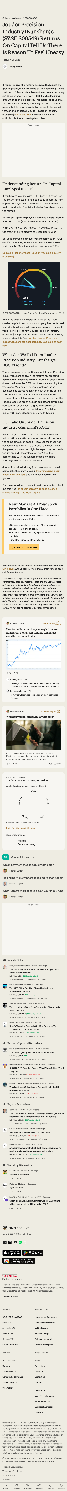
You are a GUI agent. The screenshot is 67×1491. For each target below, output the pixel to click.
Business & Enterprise (45, 1407)
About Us (39, 1371)
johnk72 (12, 1197)
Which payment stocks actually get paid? (28, 865)
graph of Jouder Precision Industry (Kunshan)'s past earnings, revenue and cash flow (32, 342)
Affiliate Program (42, 1401)
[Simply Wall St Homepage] (15, 1227)
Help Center (40, 1390)
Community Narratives (12, 1377)
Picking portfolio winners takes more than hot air (32, 878)
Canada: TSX (8, 1339)
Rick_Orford (14, 966)
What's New (7, 1388)
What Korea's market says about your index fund (32, 891)
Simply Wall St (15, 66)
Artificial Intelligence (44, 1344)
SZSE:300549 (23, 114)
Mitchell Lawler (16, 871)
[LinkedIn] (4, 1242)
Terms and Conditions (12, 1471)
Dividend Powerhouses (45, 1322)
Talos (11, 1004)
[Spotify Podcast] (20, 1242)
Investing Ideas (9, 1371)
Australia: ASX (8, 1328)
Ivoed (11, 1023)
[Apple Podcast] (25, 1242)
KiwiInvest (13, 1144)
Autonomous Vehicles (44, 1339)
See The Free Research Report (21, 828)
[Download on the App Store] (11, 1253)
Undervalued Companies (46, 1317)
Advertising (40, 1366)
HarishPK (13, 1171)
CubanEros (13, 1129)
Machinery (16, 18)
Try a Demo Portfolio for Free (24, 547)
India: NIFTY (7, 1333)
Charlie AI (39, 1412)
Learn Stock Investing (44, 1396)
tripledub (13, 985)
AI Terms (6, 1479)
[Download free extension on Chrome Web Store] (18, 1261)
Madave (12, 1184)
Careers (38, 1382)
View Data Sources (10, 1296)
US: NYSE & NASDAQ (12, 1317)
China (5, 18)
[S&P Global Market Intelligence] (12, 1277)
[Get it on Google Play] (32, 1253)
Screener (6, 1366)
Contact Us (40, 1377)
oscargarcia (13, 1110)
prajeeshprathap (15, 1083)
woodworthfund (15, 1049)
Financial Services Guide (13, 1467)
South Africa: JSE (10, 1344)
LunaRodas (13, 1065)
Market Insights (9, 1382)
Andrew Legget (16, 884)
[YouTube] (15, 1243)
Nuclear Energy (42, 1333)
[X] (9, 1242)
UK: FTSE (6, 1322)
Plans (37, 1360)
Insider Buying (41, 1328)
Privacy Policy (8, 1475)
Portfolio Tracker (10, 1360)
